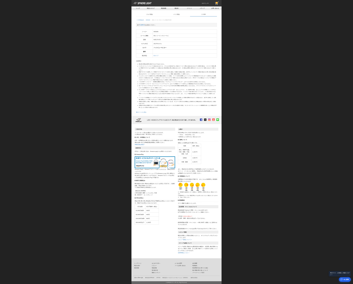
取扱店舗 (154, 268)
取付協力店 (155, 270)
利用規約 (194, 265)
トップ (138, 8)
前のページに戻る (141, 112)
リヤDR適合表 (140, 20)
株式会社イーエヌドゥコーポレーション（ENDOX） (176, 277)
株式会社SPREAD (149, 277)
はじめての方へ (156, 263)
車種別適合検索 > (140, 144)
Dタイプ (156, 55)
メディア (202, 8)
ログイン (204, 3)
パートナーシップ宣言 (198, 272)
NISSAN (148, 20)
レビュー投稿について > (185, 239)
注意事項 (142, 25)
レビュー (154, 265)
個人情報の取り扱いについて (200, 270)
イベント (189, 8)
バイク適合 (176, 14)
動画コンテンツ (156, 272)
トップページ (137, 263)
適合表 (176, 8)
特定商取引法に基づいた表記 (200, 268)
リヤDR (203, 14)
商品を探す (137, 265)
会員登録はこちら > (183, 252)
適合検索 (136, 268)
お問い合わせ (215, 8)
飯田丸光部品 (194, 277)
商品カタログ (151, 8)
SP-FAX (158, 277)
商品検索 (163, 8)
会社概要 (194, 263)
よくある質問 (178, 263)
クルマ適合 (149, 14)
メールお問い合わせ (180, 265)
